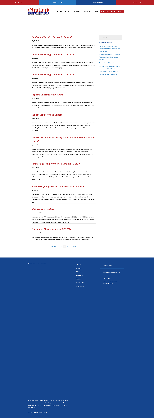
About (67, 11)
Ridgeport (80, 275)
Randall (79, 272)
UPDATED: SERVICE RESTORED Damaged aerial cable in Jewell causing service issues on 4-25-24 (109, 68)
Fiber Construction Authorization (112, 11)
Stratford (80, 286)
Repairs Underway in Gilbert (47, 94)
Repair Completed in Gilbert (47, 114)
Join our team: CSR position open (109, 63)
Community (87, 11)
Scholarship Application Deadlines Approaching (58, 186)
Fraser (78, 264)
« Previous (53, 246)
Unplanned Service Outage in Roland (52, 37)
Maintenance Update (43, 208)
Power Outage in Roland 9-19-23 (109, 74)
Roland (78, 279)
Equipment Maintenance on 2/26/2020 (51, 229)
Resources (76, 11)
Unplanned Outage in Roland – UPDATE (53, 54)
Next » (75, 246)
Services (59, 11)
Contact (96, 11)
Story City (80, 282)
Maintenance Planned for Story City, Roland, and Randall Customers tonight (110, 57)
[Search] (125, 11)
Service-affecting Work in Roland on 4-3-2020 (56, 163)
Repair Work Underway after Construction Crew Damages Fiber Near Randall (109, 48)
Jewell (78, 268)
